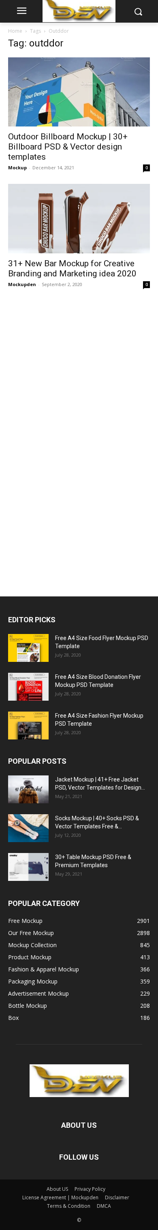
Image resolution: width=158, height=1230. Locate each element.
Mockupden (22, 284)
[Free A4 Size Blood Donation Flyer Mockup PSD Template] (28, 687)
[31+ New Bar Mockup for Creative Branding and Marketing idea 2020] (79, 218)
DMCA (104, 1206)
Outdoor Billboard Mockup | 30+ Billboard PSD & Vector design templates (68, 147)
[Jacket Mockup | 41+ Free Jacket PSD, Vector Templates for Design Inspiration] (28, 789)
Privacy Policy (90, 1189)
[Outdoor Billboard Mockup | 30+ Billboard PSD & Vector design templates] (79, 91)
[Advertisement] (69, 439)
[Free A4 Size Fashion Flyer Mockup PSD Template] (28, 725)
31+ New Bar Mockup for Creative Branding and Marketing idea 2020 (72, 268)
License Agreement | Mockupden (60, 1197)
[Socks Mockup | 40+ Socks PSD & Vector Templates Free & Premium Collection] (28, 828)
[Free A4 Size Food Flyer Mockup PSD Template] (28, 648)
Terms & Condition (68, 1206)
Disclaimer (117, 1197)
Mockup (17, 167)
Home (15, 30)
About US (57, 1189)
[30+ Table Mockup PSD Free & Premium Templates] (28, 867)
